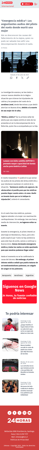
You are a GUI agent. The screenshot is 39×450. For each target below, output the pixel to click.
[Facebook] (17, 78)
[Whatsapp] (11, 78)
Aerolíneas (18, 275)
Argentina (29, 275)
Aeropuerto (6, 275)
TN (18, 178)
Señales (27, 4)
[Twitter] (22, 78)
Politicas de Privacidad (19, 439)
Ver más (6, 171)
